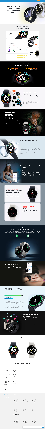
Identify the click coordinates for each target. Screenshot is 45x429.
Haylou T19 (33, 409)
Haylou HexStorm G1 (16, 399)
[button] (18, 1)
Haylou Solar (33, 423)
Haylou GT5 (15, 409)
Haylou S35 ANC (24, 400)
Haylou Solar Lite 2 (16, 420)
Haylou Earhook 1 (16, 401)
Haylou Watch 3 (16, 419)
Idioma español (6, 397)
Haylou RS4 (33, 419)
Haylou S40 (15, 400)
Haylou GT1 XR (33, 400)
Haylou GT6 (15, 410)
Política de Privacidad (38, 427)
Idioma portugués (6, 398)
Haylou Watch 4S (16, 421)
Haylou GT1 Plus (34, 398)
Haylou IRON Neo (16, 422)
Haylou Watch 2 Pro (25, 423)
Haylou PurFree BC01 (25, 401)
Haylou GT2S (33, 402)
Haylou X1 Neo (24, 408)
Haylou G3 (15, 408)
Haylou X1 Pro (24, 409)
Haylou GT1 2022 (16, 407)
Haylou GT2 (33, 401)
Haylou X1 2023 (24, 407)
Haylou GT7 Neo (16, 412)
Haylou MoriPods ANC (25, 398)
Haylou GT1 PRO (34, 399)
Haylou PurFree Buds (25, 402)
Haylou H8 (33, 410)
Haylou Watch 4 (16, 423)
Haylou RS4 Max (24, 419)
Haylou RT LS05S (34, 421)
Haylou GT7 (15, 411)
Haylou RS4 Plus (34, 420)
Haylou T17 (33, 408)
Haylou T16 (33, 407)
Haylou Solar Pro (24, 420)
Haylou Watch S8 (24, 421)
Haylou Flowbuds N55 (16, 398)
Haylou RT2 (33, 422)
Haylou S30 (24, 399)
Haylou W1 (23, 410)
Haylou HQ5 (15, 402)
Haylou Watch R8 (24, 422)
